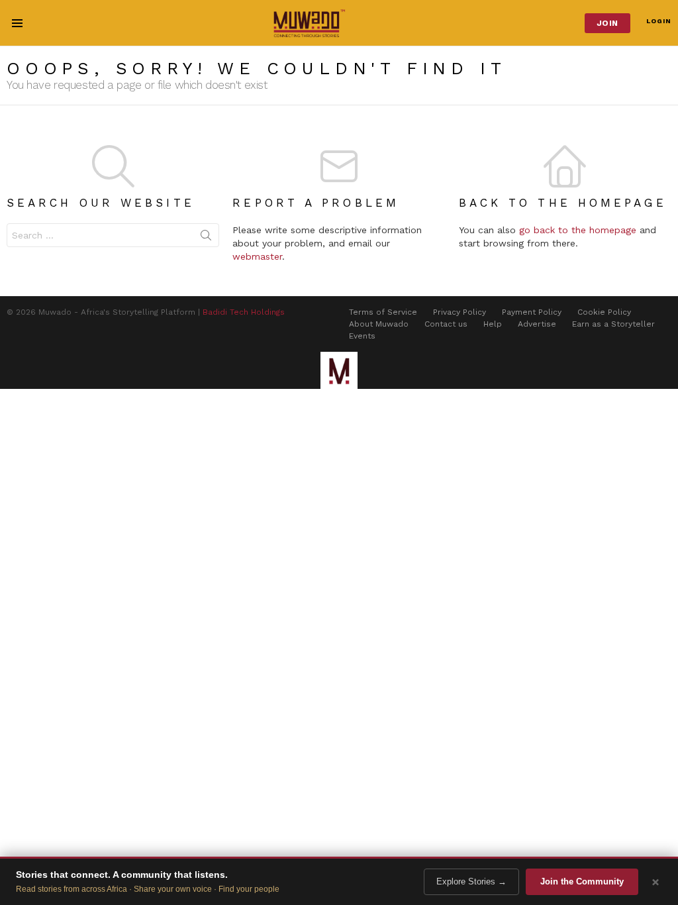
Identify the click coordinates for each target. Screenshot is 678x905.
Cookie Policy (604, 312)
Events (362, 336)
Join (607, 23)
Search (206, 237)
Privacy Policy (459, 312)
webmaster (257, 256)
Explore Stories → (471, 881)
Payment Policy (531, 312)
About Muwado (379, 324)
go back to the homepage (577, 230)
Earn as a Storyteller (613, 324)
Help (492, 324)
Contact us (445, 324)
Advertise (537, 324)
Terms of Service (383, 312)
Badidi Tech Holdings (244, 312)
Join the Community (582, 881)
